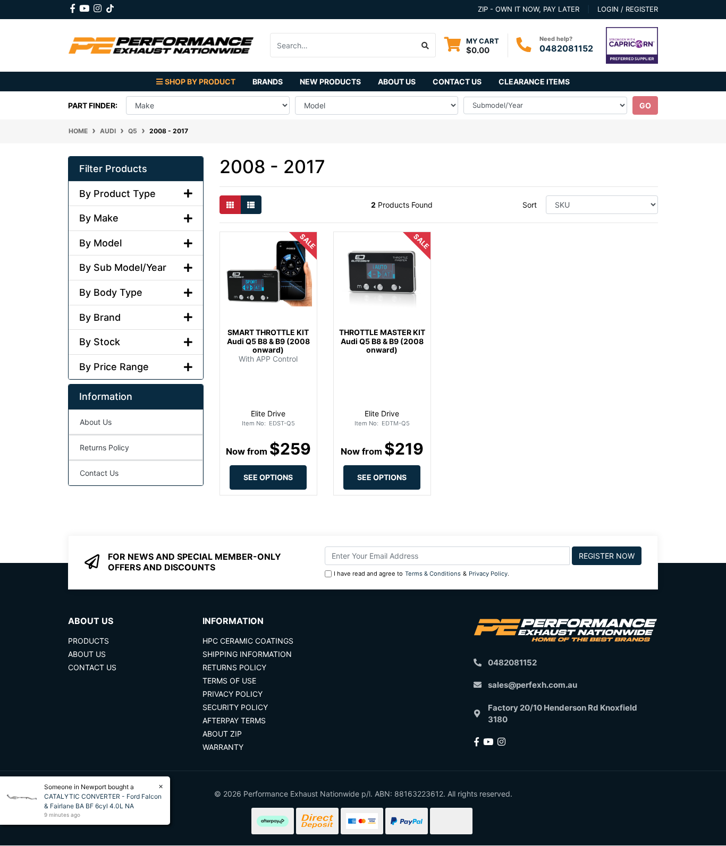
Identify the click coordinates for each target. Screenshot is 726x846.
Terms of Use (229, 680)
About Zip (222, 733)
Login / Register (627, 9)
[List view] (250, 204)
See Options (268, 477)
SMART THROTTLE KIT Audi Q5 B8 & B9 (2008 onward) (268, 341)
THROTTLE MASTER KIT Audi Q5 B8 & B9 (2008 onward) (382, 341)
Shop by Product (200, 81)
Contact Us (457, 81)
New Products (330, 81)
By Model (100, 243)
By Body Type (110, 292)
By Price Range (114, 366)
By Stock (99, 341)
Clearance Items (534, 81)
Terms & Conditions (433, 573)
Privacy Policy (488, 573)
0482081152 (566, 48)
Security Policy (235, 707)
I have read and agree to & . (421, 573)
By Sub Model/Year (122, 267)
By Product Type (117, 193)
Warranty (222, 746)
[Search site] (425, 45)
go (645, 105)
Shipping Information (247, 654)
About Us (397, 81)
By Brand (100, 317)
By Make (99, 218)
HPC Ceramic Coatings (247, 640)
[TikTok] (110, 6)
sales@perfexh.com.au (532, 685)
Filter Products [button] (113, 168)
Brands (267, 81)
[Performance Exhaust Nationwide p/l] (161, 44)
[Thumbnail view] (230, 204)
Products (88, 640)
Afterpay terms (234, 720)
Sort (529, 204)
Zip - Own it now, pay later (528, 9)
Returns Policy (104, 447)
